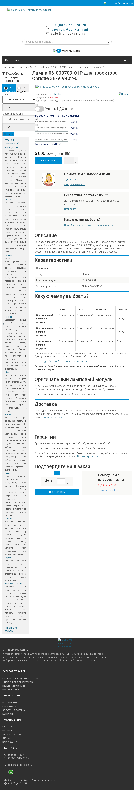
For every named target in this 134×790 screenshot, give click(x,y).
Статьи (6, 738)
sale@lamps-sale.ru (20, 764)
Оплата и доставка (14, 710)
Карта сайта (9, 742)
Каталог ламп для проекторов (20, 678)
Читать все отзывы (11, 629)
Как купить (9, 706)
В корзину (49, 160)
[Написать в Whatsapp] (10, 773)
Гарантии (8, 727)
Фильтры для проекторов (17, 682)
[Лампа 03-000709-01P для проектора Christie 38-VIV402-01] (82, 86)
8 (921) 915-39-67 (18, 758)
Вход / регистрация (122, 3)
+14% (39, 107)
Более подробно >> (53, 417)
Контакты (8, 714)
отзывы (7, 730)
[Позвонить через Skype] (19, 773)
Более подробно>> (87, 456)
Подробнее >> (71, 209)
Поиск (9, 134)
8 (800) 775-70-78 (73, 179)
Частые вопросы (12, 734)
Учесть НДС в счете (60, 108)
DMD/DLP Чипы (11, 689)
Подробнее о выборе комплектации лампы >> (88, 225)
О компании (9, 702)
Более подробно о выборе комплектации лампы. (61, 361)
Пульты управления (14, 686)
